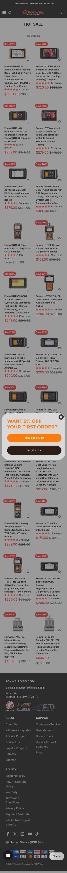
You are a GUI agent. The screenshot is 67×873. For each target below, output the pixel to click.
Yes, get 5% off (34, 437)
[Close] (61, 417)
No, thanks (34, 450)
